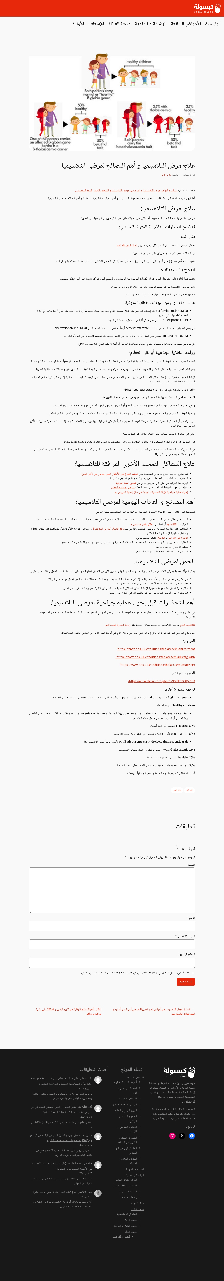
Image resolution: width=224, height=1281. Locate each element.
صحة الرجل (130, 1220)
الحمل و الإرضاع (121, 1236)
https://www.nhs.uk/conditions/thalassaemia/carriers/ (157, 665)
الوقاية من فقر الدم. (127, 245)
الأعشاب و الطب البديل (125, 1185)
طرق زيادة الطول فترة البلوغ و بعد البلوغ (55, 1192)
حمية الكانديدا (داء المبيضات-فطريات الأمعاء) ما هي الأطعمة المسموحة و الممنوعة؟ (61, 1166)
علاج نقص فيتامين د (141, 524)
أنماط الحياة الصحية (126, 1179)
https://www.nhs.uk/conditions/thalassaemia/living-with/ (155, 657)
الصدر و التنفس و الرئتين (127, 1119)
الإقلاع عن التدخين (178, 538)
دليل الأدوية (137, 1203)
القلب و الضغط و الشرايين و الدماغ (127, 1140)
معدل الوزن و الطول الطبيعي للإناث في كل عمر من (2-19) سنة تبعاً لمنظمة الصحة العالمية (61, 1138)
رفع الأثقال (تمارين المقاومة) (108, 528)
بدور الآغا (87, 1192)
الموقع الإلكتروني (186, 954)
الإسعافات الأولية (135, 1169)
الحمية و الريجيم (128, 1191)
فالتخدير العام (187, 625)
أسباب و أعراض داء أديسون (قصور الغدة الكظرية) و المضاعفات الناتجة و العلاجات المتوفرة (61, 1081)
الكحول (161, 538)
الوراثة (189, 790)
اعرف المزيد (188, 1101)
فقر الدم (177, 790)
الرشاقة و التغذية (135, 1175)
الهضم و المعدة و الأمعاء (128, 1161)
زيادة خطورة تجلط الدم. (118, 625)
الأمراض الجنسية (128, 1098)
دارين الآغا (166, 175)
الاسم (191, 918)
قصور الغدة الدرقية (126, 483)
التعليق (190, 865)
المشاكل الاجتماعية (127, 1214)
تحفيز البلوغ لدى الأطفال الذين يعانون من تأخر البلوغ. (109, 474)
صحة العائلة (137, 1209)
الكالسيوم (172, 524)
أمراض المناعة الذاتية (125, 1082)
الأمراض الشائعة (135, 1077)
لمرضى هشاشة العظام (123, 487)
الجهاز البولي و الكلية (126, 1110)
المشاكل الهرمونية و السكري (126, 1150)
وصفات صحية (129, 1197)
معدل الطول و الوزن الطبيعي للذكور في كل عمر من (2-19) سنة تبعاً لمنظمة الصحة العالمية (61, 1110)
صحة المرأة (131, 1232)
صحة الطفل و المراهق (125, 1226)
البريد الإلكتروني (185, 936)
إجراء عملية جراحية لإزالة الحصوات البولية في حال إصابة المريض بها (151, 492)
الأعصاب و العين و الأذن (127, 1090)
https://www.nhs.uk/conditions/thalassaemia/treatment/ (156, 649)
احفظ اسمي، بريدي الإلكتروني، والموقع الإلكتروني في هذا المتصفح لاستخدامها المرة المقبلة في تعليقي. (136, 973)
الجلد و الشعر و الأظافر (125, 1104)
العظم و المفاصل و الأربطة (127, 1129)
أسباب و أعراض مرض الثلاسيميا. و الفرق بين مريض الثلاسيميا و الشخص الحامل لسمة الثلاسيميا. (126, 190)
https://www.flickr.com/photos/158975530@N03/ (161, 681)
